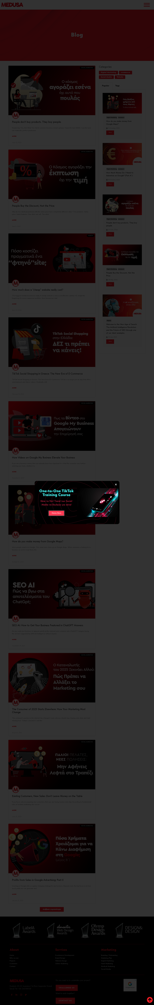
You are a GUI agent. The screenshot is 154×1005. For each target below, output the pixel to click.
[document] (77, 502)
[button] (116, 484)
